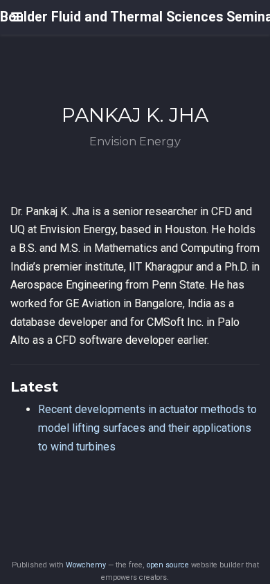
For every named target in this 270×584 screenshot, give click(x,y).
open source (168, 564)
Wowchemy (86, 564)
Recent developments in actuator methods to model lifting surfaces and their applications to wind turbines (147, 428)
